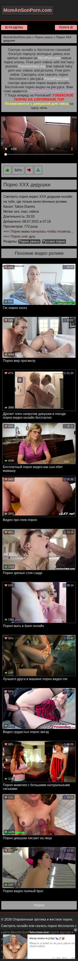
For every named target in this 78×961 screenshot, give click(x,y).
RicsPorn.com (49, 58)
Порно (39, 905)
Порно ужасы (29, 241)
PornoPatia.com (56, 79)
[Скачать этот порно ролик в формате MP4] (38, 170)
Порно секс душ (23, 236)
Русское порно (54, 241)
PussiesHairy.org (32, 66)
